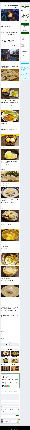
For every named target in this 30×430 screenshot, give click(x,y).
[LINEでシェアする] (13, 344)
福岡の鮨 (24, 76)
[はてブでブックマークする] (11, 344)
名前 (2, 401)
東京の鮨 (25, 73)
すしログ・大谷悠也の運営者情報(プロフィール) (25, 26)
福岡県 (26, 76)
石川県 (23, 75)
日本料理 (18, 346)
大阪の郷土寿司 (25, 70)
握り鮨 (23, 37)
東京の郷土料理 (22, 73)
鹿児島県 (25, 78)
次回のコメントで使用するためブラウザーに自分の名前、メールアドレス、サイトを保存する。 (10, 409)
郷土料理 (23, 44)
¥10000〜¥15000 (24, 64)
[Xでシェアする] (7, 344)
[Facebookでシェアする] (9, 344)
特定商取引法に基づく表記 (24, 30)
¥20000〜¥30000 (23, 67)
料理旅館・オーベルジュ (24, 51)
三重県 (21, 68)
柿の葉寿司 (25, 74)
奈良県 (28, 70)
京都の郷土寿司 (24, 68)
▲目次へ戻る (2, 338)
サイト (2, 406)
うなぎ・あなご (24, 45)
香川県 (21, 78)
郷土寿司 (23, 39)
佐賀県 (28, 68)
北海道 (23, 69)
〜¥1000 (27, 67)
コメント (2, 393)
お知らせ (22, 60)
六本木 (21, 69)
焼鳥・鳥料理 (23, 46)
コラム (22, 55)
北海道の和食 (25, 69)
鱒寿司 (24, 78)
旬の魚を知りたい (24, 56)
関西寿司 (23, 38)
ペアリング (23, 34)
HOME (15, 427)
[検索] (28, 3)
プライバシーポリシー (23, 27)
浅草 (26, 74)
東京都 (22, 74)
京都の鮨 (26, 68)
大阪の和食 (22, 70)
